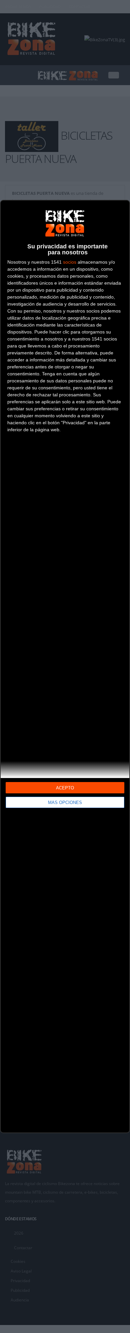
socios (69, 262)
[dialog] (65, 666)
